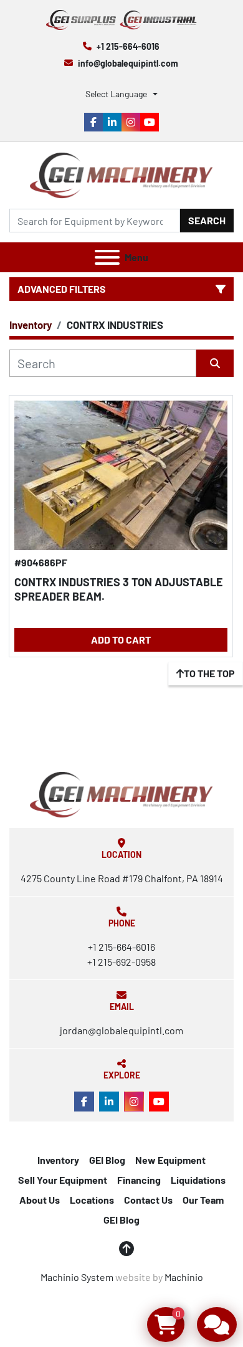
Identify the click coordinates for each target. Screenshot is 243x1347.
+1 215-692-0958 (121, 962)
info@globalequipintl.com (128, 63)
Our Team (203, 1200)
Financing (139, 1180)
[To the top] (126, 1248)
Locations (92, 1200)
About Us (39, 1200)
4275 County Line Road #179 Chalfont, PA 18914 (122, 878)
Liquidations (198, 1180)
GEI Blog (107, 1160)
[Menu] (107, 257)
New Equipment (170, 1160)
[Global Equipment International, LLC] (121, 793)
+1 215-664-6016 (128, 46)
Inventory (58, 1160)
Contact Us (148, 1200)
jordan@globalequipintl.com (121, 1030)
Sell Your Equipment (62, 1180)
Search (207, 220)
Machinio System (76, 1277)
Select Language (116, 93)
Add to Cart (121, 639)
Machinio (183, 1277)
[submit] (215, 363)
